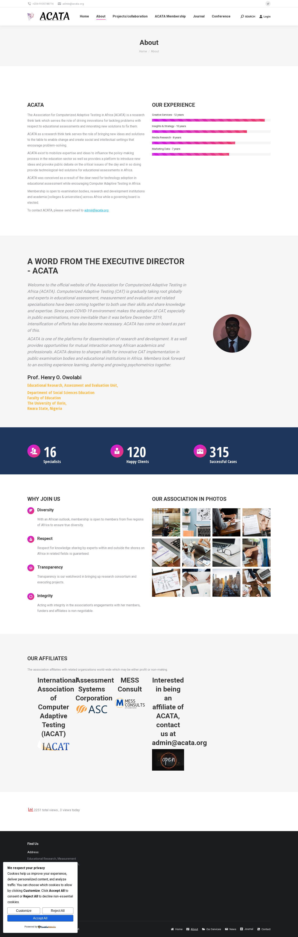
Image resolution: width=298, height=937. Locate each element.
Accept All (40, 918)
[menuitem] (84, 16)
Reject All (58, 910)
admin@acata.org (73, 3)
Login (267, 16)
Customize (23, 910)
